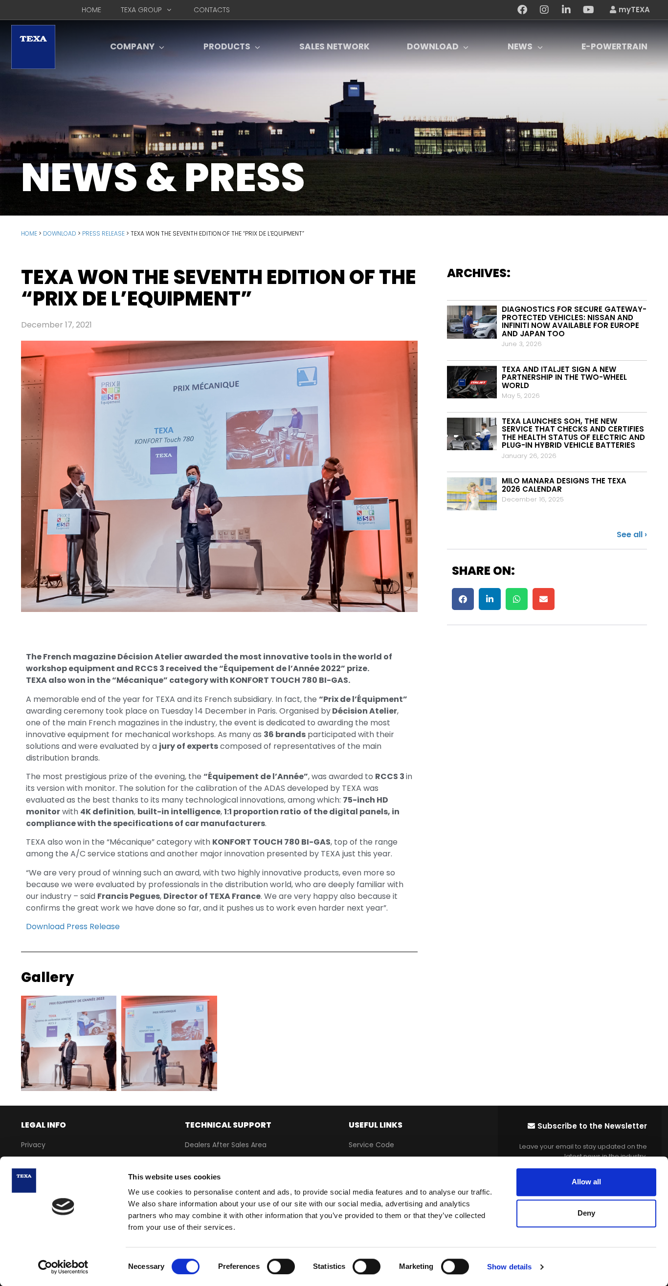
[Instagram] (544, 10)
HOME (29, 233)
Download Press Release (73, 926)
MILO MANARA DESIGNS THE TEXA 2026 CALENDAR (564, 485)
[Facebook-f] (522, 10)
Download (59, 233)
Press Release (103, 233)
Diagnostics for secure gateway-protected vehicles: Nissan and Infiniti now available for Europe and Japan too (574, 321)
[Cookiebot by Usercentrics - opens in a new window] (63, 1267)
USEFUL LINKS (375, 1125)
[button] (463, 599)
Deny (586, 1213)
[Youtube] (588, 10)
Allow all (586, 1181)
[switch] (281, 1266)
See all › (632, 534)
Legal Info (43, 1125)
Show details (509, 1267)
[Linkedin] (566, 10)
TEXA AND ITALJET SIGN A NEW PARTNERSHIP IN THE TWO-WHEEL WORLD (564, 377)
